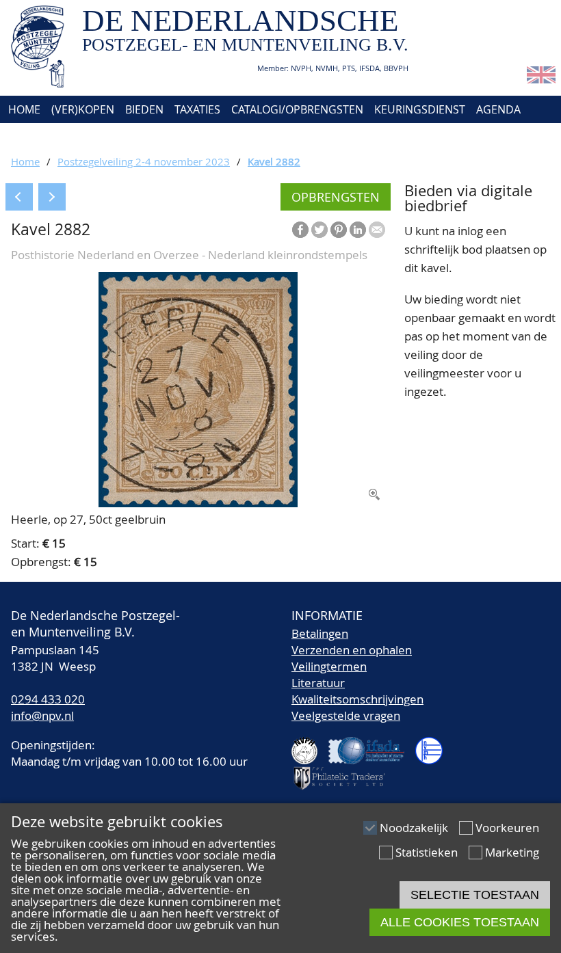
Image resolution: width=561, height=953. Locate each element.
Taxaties (197, 109)
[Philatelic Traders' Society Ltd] (344, 772)
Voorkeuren (507, 827)
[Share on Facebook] (300, 230)
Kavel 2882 (274, 161)
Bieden (144, 109)
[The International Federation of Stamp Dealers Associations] (371, 745)
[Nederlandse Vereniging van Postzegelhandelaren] (309, 745)
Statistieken (426, 852)
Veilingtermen (329, 666)
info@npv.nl (42, 715)
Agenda (498, 109)
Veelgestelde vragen (345, 715)
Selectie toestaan (474, 895)
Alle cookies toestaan (459, 922)
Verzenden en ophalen (351, 650)
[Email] (377, 230)
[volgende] (52, 197)
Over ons (32, 136)
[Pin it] (338, 230)
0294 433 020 (48, 699)
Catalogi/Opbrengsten (297, 109)
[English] (541, 79)
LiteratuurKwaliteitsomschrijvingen (357, 691)
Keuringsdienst (419, 109)
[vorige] (19, 197)
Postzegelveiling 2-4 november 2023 (143, 161)
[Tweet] (319, 230)
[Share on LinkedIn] (358, 230)
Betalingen (319, 633)
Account (155, 136)
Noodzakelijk (414, 827)
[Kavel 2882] (198, 503)
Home (22, 109)
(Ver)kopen (82, 109)
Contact (94, 136)
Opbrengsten (335, 197)
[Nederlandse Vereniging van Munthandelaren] (434, 745)
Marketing (512, 852)
